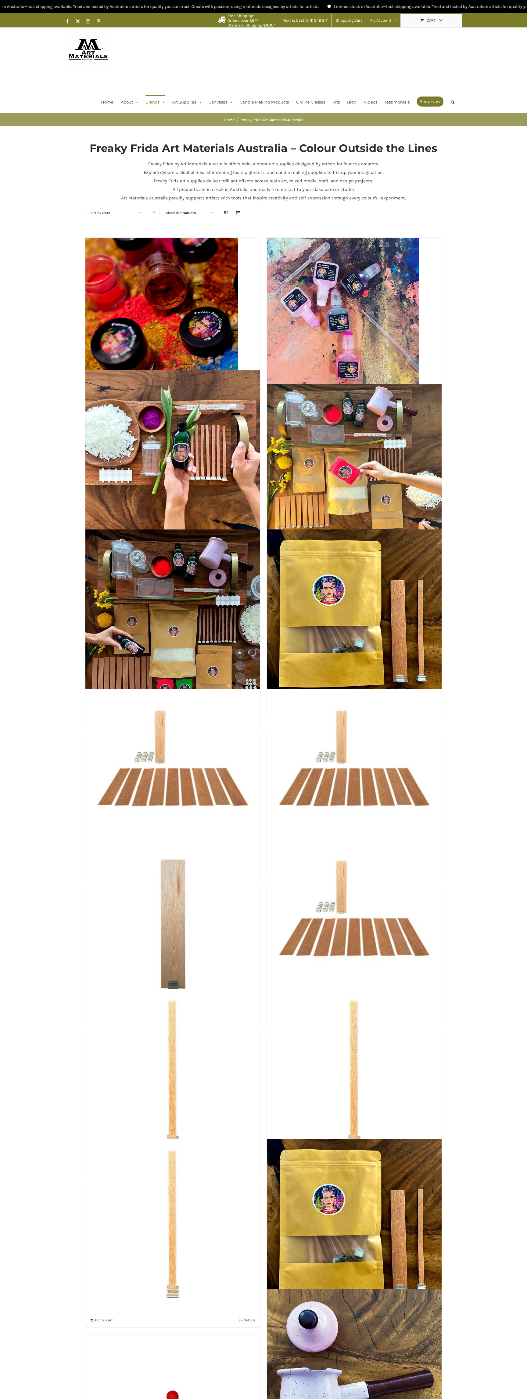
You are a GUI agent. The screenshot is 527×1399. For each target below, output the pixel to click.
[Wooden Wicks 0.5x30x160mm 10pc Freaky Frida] (354, 617)
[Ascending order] (154, 213)
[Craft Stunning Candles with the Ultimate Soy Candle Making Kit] (172, 617)
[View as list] (238, 213)
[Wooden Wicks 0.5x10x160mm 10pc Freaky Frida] (172, 1226)
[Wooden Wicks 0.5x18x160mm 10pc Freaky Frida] (354, 926)
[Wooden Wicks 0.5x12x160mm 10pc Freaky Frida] (354, 1076)
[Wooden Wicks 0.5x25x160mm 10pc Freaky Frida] (172, 776)
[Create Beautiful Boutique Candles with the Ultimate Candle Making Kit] (354, 457)
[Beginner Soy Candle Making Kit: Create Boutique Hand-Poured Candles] (172, 457)
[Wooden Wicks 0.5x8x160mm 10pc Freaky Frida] (354, 1226)
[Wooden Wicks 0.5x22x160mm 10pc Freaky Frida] (354, 776)
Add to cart (103, 1320)
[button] (452, 101)
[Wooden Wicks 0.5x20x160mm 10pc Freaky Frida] (172, 926)
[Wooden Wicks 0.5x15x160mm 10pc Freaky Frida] (172, 1076)
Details (250, 1320)
